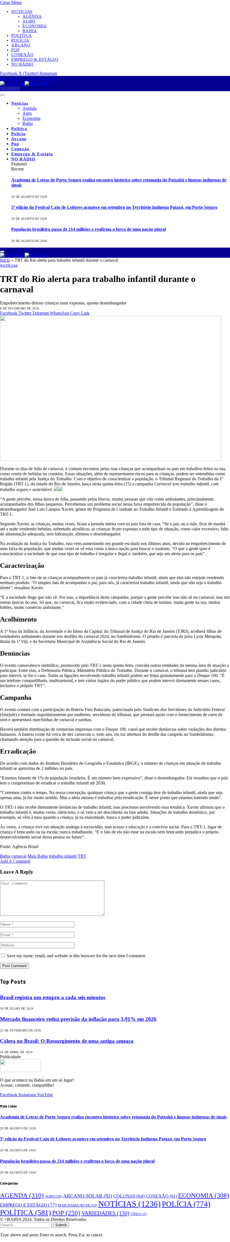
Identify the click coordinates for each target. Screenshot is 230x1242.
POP (66, 1212)
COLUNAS (129, 1196)
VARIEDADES (105, 1213)
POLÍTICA (25, 1213)
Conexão (22, 54)
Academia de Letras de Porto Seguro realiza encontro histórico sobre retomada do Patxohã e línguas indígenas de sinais (113, 1117)
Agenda (32, 16)
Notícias (22, 11)
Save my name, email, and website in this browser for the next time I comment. (76, 955)
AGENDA (22, 1195)
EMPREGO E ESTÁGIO (28, 1205)
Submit (61, 1225)
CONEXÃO (161, 1196)
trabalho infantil (63, 856)
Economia (34, 26)
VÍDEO (138, 1214)
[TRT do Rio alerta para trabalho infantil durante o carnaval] (110, 459)
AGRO (53, 1196)
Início (5, 260)
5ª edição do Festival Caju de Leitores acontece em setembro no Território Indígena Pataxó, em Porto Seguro (114, 207)
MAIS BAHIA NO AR (77, 1205)
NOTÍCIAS (9, 265)
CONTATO (10, 89)
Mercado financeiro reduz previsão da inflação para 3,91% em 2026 (78, 1019)
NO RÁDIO (22, 64)
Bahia (29, 30)
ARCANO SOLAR (87, 1196)
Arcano (21, 45)
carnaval (19, 856)
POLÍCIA (186, 1204)
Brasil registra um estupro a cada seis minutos (52, 997)
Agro (28, 21)
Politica (21, 35)
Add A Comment (15, 861)
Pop (15, 50)
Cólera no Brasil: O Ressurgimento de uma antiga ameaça (67, 1041)
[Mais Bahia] (24, 83)
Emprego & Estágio (34, 59)
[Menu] (2, 95)
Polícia (20, 40)
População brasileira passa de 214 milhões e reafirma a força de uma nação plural (88, 229)
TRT (82, 856)
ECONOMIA (203, 1195)
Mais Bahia (37, 856)
